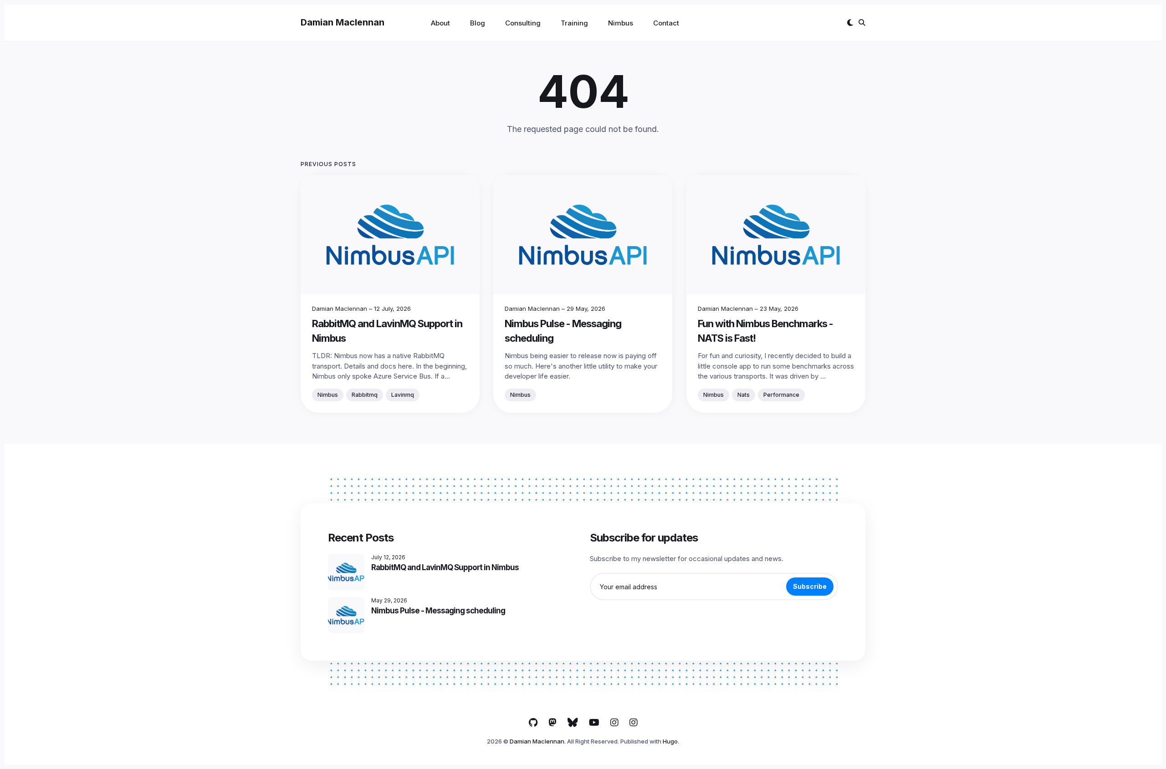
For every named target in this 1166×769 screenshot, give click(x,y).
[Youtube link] (594, 722)
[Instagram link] (614, 722)
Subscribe (810, 586)
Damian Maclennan (342, 22)
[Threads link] (552, 722)
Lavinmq (402, 394)
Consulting (523, 23)
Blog (477, 23)
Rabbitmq (365, 394)
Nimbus (620, 23)
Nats (743, 394)
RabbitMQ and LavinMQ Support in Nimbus (445, 567)
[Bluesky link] (573, 722)
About (440, 23)
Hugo (670, 741)
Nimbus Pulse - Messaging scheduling (438, 610)
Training (574, 23)
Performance (781, 394)
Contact (666, 23)
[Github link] (533, 722)
